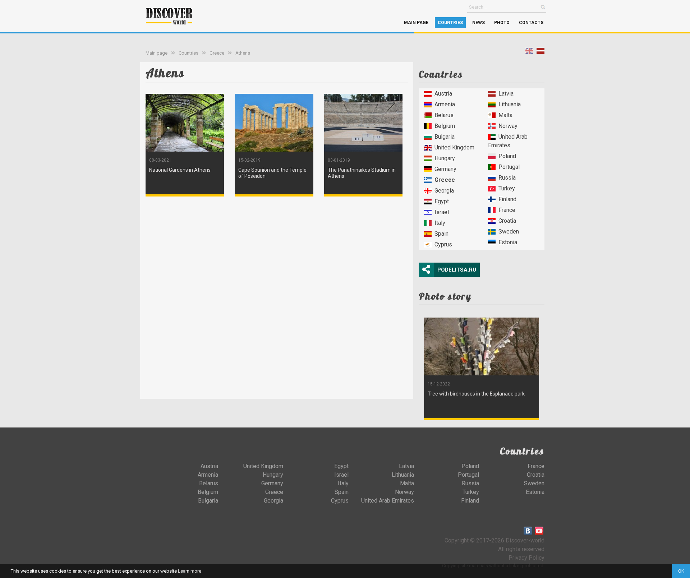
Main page (416, 22)
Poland (507, 156)
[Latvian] (540, 52)
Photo (502, 22)
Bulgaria (444, 136)
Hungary (444, 158)
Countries (450, 22)
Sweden (508, 231)
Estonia (507, 242)
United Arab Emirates (508, 141)
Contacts (531, 22)
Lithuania (509, 104)
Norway (508, 125)
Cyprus (443, 244)
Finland (507, 199)
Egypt (441, 201)
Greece (217, 53)
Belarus (444, 115)
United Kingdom (454, 147)
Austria (443, 93)
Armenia (444, 104)
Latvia (506, 93)
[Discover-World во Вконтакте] (528, 531)
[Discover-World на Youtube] (539, 531)
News (478, 22)
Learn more (189, 571)
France (506, 210)
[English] (529, 52)
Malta (505, 115)
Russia (507, 177)
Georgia (444, 190)
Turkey (506, 188)
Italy (439, 222)
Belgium (444, 125)
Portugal (509, 166)
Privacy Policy (526, 557)
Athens (242, 53)
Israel (441, 212)
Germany (445, 169)
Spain (441, 233)
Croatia (507, 220)
